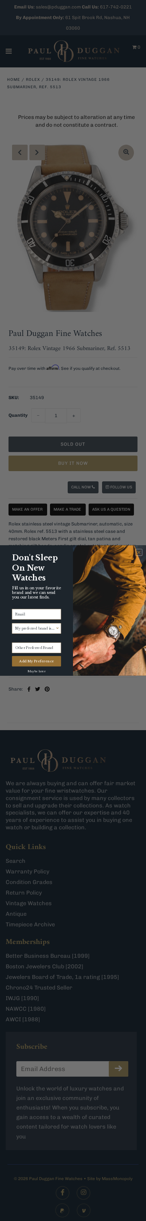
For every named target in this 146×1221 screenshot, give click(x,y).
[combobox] (35, 628)
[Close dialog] (138, 552)
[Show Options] (58, 628)
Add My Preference (36, 661)
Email (17, 605)
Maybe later (37, 670)
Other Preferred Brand (31, 639)
